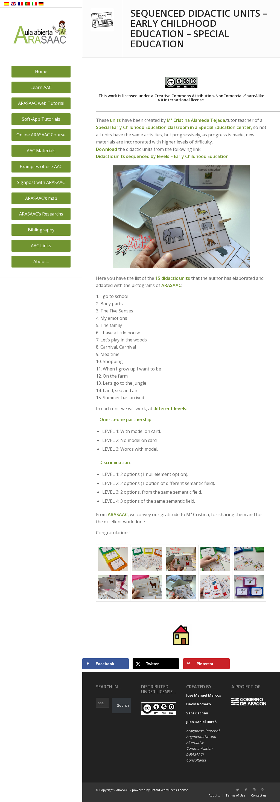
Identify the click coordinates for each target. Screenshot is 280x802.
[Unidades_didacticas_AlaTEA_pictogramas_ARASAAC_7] (215, 559)
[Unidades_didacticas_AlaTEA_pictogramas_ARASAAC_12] (181, 587)
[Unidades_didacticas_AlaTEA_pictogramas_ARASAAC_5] (181, 559)
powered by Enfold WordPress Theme (160, 790)
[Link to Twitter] (238, 790)
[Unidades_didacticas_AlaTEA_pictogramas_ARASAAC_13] (215, 587)
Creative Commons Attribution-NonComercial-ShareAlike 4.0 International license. (209, 97)
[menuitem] (41, 72)
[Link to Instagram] (254, 790)
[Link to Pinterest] (262, 790)
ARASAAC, (118, 514)
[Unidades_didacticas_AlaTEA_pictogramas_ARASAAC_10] (113, 587)
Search (123, 705)
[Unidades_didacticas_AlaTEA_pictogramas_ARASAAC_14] (249, 587)
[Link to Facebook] (246, 790)
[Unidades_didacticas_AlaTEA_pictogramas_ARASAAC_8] (249, 559)
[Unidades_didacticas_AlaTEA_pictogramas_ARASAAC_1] (113, 559)
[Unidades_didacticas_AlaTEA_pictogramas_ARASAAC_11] (147, 587)
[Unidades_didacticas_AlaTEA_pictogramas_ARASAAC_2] (147, 559)
